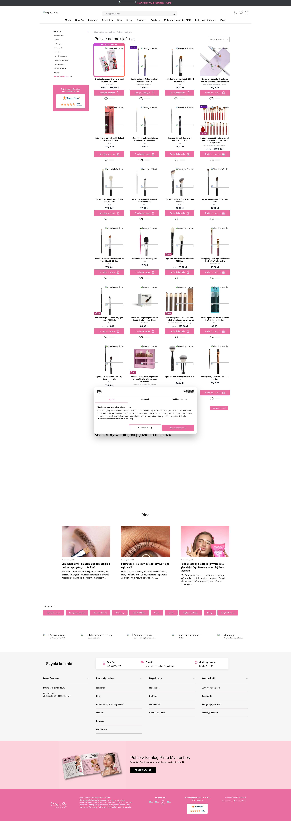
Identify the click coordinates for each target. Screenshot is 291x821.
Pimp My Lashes (100, 32)
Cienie (57, 40)
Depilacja (155, 20)
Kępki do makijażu (61, 56)
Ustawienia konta (157, 712)
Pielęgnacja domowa (205, 20)
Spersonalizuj (143, 428)
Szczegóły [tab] (145, 399)
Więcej (223, 20)
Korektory (58, 48)
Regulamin (207, 696)
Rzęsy (129, 20)
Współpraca (101, 729)
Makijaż (57, 31)
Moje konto (154, 688)
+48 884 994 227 (114, 666)
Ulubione (153, 696)
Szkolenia (100, 688)
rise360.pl (242, 801)
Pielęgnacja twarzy (61, 60)
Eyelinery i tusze (60, 44)
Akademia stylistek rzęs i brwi (109, 704)
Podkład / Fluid (59, 64)
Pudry (56, 72)
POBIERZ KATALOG (143, 770)
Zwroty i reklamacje (211, 688)
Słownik (99, 712)
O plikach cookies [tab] (179, 399)
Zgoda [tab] (111, 399)
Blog (98, 696)
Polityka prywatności (211, 704)
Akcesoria (141, 20)
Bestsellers (107, 20)
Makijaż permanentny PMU (177, 20)
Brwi (119, 20)
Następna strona (218, 408)
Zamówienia (154, 704)
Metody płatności (210, 712)
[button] (114, 64)
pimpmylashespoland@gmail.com (160, 666)
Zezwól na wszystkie (178, 428)
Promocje (93, 20)
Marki (68, 20)
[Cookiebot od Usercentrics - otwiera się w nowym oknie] (184, 391)
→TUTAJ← (168, 3)
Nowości (79, 20)
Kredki (57, 52)
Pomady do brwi (60, 68)
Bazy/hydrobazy (60, 36)
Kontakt (100, 721)
